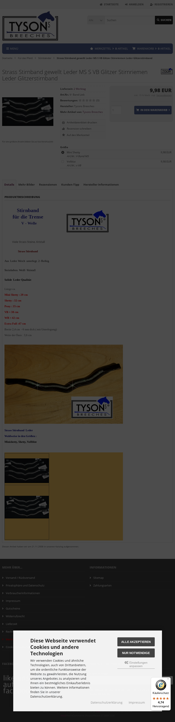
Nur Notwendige (136, 653)
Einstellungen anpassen (137, 664)
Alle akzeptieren (136, 642)
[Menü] (168, 679)
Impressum (137, 702)
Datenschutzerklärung (106, 702)
